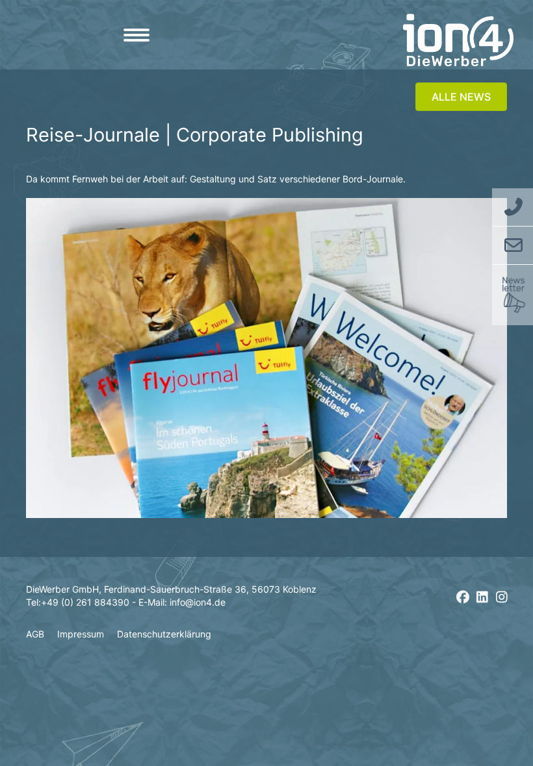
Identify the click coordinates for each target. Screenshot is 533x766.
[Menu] (136, 35)
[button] (463, 597)
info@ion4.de (198, 602)
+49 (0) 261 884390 (85, 602)
